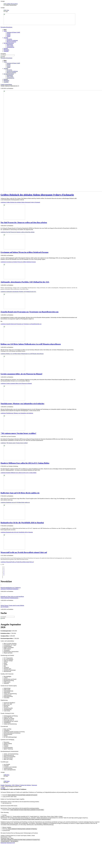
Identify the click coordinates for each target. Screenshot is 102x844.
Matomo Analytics (6, 827)
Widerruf (17, 785)
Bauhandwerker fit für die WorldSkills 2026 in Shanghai (22, 523)
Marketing (4, 828)
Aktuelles (6, 37)
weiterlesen (20, 202)
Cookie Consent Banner (6, 84)
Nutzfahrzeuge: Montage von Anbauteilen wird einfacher (22, 404)
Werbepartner (10, 44)
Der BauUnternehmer (9, 43)
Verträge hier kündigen (25, 785)
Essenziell (4, 795)
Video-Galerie (10, 45)
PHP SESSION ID (6, 803)
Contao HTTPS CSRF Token (9, 796)
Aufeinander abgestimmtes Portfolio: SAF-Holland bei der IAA (25, 282)
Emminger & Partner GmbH (13, 32)
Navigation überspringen (6, 27)
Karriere (8, 35)
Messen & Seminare (11, 41)
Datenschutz (8, 785)
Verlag (5, 31)
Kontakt (8, 33)
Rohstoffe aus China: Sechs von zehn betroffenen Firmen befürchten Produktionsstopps (12, 597)
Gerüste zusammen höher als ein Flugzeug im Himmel (21, 374)
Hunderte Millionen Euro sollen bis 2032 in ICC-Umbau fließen (25, 463)
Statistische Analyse (7, 819)
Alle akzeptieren (14, 841)
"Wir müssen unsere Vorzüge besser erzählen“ (18, 433)
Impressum (34, 785)
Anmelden (6, 51)
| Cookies (3, 787)
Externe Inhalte (6, 809)
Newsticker (9, 39)
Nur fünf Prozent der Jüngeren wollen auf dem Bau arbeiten (24, 222)
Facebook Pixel (6, 830)
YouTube (4, 815)
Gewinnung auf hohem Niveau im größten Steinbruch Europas (24, 252)
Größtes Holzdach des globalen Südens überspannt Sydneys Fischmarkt (37, 194)
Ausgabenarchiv (10, 47)
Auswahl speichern (5, 841)
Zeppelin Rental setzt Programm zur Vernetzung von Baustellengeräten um (29, 312)
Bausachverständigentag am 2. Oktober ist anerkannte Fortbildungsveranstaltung (10, 588)
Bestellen (6, 48)
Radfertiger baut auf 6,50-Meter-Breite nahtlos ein (20, 493)
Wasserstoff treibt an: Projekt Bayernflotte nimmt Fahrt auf (24, 552)
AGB (13, 785)
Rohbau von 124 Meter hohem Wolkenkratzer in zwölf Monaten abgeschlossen (31, 344)
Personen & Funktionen (12, 40)
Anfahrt (8, 36)
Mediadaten (6, 49)
